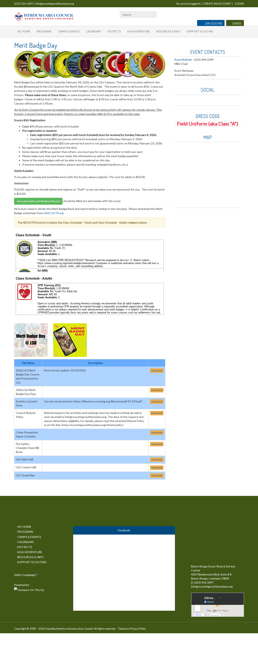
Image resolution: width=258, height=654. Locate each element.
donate (236, 23)
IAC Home (23, 31)
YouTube (229, 14)
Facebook (212, 14)
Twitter (216, 14)
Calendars (93, 31)
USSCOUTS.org (54, 213)
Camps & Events (69, 31)
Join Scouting (213, 23)
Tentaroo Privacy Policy (132, 628)
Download (156, 370)
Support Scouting (200, 31)
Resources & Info (168, 31)
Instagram (235, 14)
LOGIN (239, 3)
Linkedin (222, 14)
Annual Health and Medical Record (38, 201)
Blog (241, 14)
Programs (44, 31)
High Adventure (138, 31)
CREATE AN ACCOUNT (217, 3)
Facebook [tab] (124, 530)
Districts (114, 31)
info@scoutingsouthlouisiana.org (55, 3)
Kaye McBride (183, 59)
